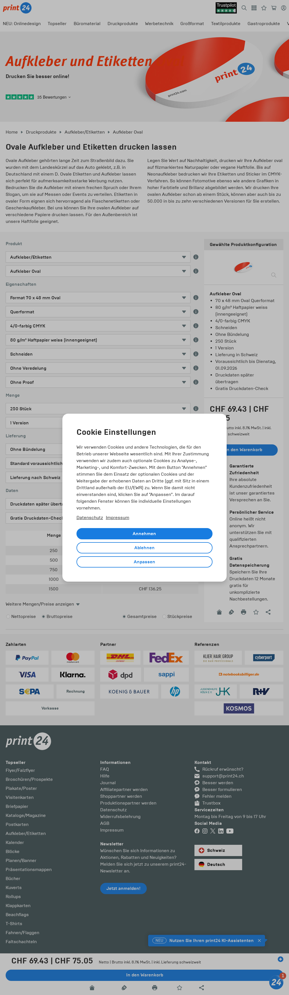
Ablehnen (144, 548)
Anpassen (144, 562)
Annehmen (144, 534)
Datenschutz (89, 517)
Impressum (117, 517)
